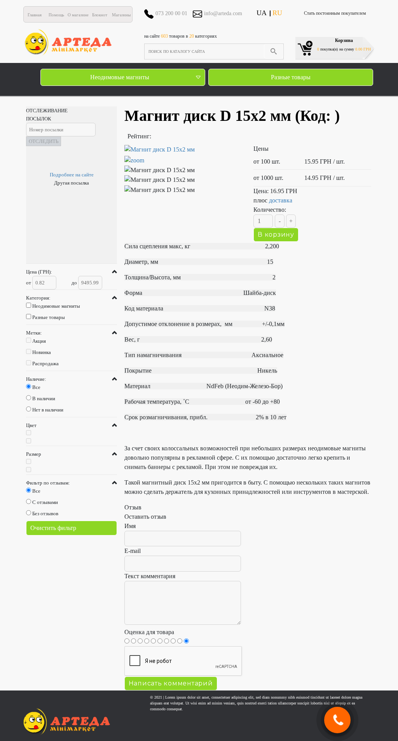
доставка (280, 200)
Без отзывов (45, 513)
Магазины (121, 14)
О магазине (78, 14)
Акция (39, 341)
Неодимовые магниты (119, 77)
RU (277, 13)
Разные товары (291, 77)
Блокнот (99, 14)
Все (36, 387)
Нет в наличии (47, 410)
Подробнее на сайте (72, 175)
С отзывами (45, 502)
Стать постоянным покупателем (335, 13)
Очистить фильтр (53, 528)
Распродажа (45, 363)
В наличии (43, 398)
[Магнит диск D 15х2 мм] (183, 155)
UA (262, 13)
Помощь (56, 14)
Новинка (41, 352)
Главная (35, 14)
